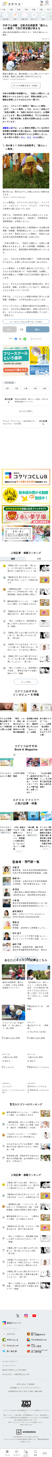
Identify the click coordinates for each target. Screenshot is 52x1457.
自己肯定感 (9, 382)
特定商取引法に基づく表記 (17, 1391)
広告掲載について (16, 1387)
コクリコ (18, 851)
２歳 (7, 388)
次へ (37, 329)
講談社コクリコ (5, 832)
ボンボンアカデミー (9, 1361)
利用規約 (31, 1384)
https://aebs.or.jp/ (26, 1425)
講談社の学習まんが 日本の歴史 (14, 1370)
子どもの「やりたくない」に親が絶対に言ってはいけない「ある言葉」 (19, 422)
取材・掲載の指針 (36, 1391)
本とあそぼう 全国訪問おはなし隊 (15, 1374)
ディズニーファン (9, 1365)
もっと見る (26, 681)
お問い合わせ (21, 1384)
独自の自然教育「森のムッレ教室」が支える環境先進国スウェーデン (31, 400)
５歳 (35, 388)
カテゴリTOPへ (26, 411)
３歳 (16, 388)
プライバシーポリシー (33, 1387)
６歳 (44, 388)
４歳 (25, 388)
